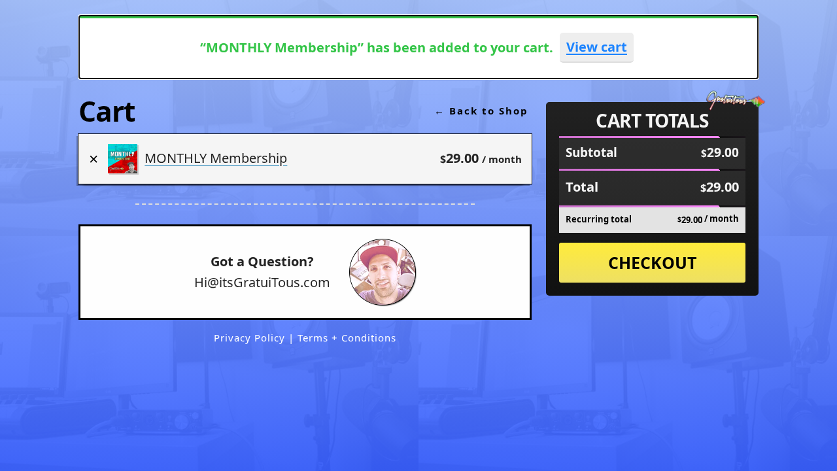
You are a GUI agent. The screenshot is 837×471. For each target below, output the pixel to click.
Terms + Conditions (347, 337)
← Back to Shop (481, 110)
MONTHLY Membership (216, 158)
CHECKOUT (652, 262)
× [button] (93, 158)
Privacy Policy (251, 337)
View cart (596, 47)
